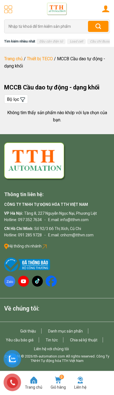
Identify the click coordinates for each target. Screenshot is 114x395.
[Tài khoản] (106, 9)
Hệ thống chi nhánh (25, 246)
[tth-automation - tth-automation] (57, 9)
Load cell (76, 41)
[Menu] (8, 9)
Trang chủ (13, 58)
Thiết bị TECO (40, 58)
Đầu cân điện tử (51, 41)
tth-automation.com (49, 356)
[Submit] (98, 26)
